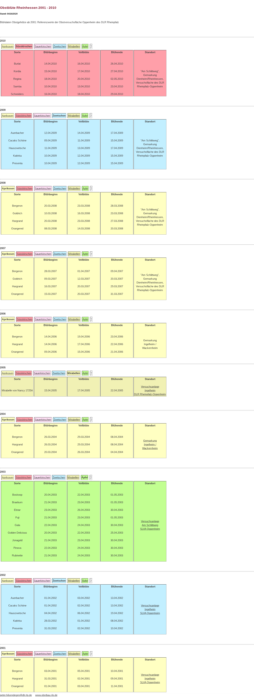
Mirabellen (74, 46)
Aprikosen (7, 46)
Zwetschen (59, 46)
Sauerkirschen (43, 46)
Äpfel (85, 46)
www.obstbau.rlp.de (46, 695)
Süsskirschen (23, 115)
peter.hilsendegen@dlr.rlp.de (16, 695)
